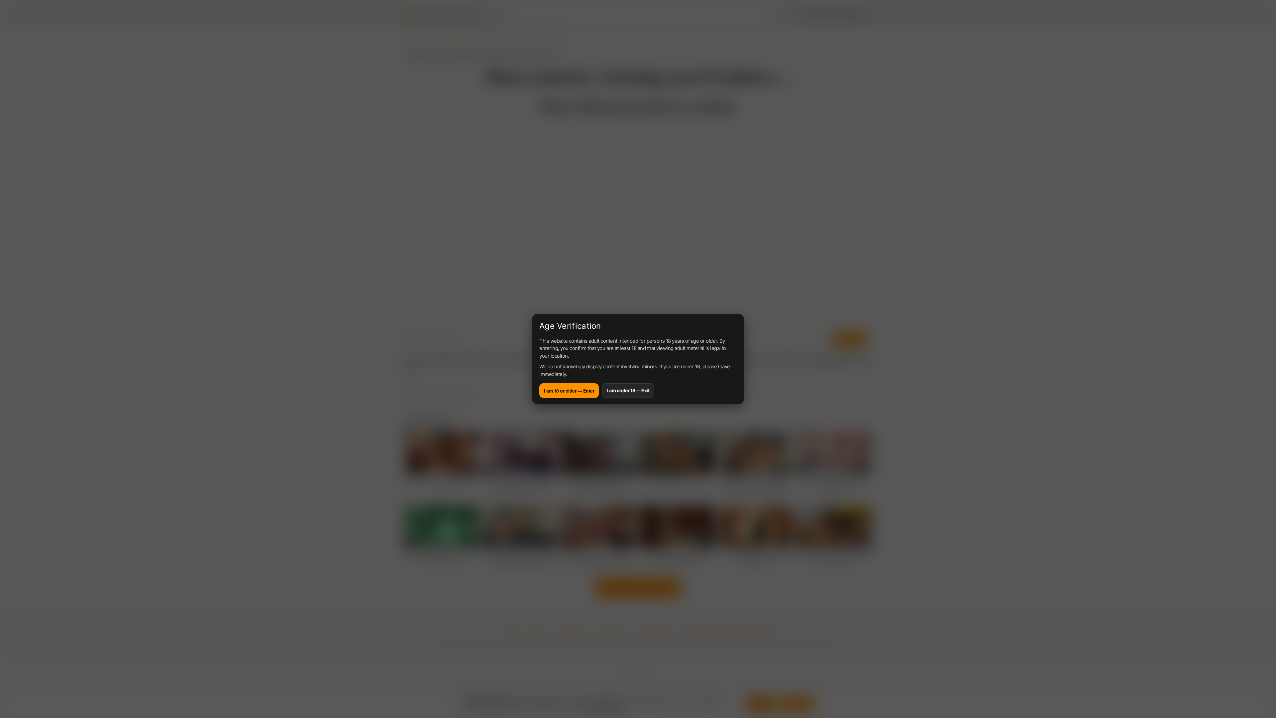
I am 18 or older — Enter (569, 390)
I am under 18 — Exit (628, 390)
